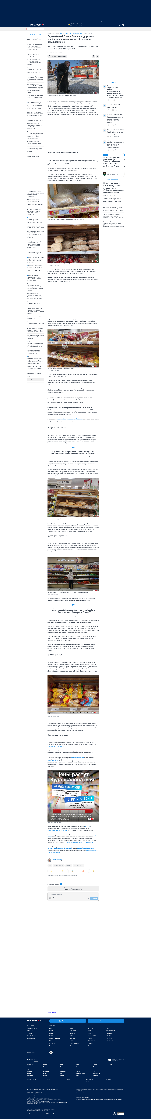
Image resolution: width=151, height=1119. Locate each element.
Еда (50, 1040)
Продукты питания (58, 865)
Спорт (107, 1028)
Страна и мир (109, 1033)
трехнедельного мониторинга (57, 830)
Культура (72, 1033)
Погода (47, 21)
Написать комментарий (59, 56)
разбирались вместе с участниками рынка (80, 842)
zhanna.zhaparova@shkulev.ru (33, 1108)
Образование (73, 1045)
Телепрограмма (55, 21)
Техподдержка (31, 1038)
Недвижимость (31, 21)
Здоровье (52, 1045)
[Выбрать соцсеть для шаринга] (97, 56)
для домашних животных (85, 848)
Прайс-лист (30, 1030)
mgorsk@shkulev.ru (45, 1101)
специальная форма (77, 757)
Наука (71, 1040)
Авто (50, 1028)
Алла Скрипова (57, 859)
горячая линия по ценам (56, 746)
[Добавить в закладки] (93, 56)
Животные (52, 1043)
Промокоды (99, 21)
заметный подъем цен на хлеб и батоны (70, 419)
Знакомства (40, 21)
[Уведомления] (119, 24)
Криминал (73, 1030)
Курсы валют (77, 21)
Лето (71, 1035)
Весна (51, 1033)
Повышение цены (78, 865)
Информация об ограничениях (83, 1092)
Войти (53, 898)
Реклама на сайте (32, 1028)
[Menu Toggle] (28, 24)
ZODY (89, 21)
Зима (71, 1028)
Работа (90, 1038)
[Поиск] (116, 24)
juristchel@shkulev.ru (62, 1102)
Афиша (63, 21)
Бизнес (51, 1030)
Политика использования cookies (84, 1095)
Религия (90, 1043)
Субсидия (68, 865)
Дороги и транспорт (54, 1038)
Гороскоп (69, 21)
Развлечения (91, 1040)
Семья (89, 1045)
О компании (30, 1033)
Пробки (84, 21)
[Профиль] (123, 24)
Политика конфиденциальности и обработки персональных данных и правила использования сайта (99, 1099)
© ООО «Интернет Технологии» (52, 1113)
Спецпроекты (109, 1040)
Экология (108, 1035)
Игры (93, 21)
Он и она (90, 1028)
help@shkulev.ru (37, 1103)
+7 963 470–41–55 (53, 761)
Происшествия (92, 1035)
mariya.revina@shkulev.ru (32, 1110)
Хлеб (50, 865)
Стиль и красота (110, 1030)
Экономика (109, 1038)
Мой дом (72, 1038)
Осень (89, 1030)
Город (51, 1035)
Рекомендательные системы (82, 1097)
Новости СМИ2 (52, 1012)
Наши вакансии (31, 1035)
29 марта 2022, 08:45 (52, 52)
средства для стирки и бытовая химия (60, 848)
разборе (87, 826)
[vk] (51, 1052)
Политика (90, 1033)
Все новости (35, 35)
